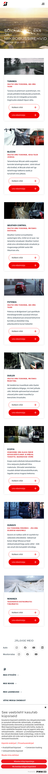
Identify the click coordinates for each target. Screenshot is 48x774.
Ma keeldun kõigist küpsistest (24, 766)
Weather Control (16, 225)
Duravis (11, 525)
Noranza (12, 598)
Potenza (12, 302)
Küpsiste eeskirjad (9, 743)
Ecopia (10, 449)
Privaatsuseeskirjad (26, 743)
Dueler (11, 375)
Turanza (12, 81)
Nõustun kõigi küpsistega (24, 761)
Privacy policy (31, 755)
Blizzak (11, 151)
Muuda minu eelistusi (10, 755)
